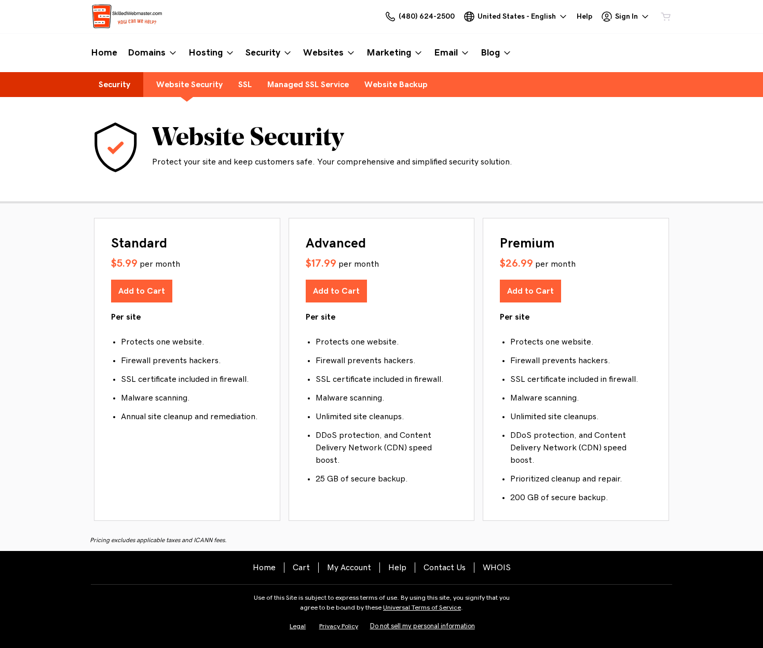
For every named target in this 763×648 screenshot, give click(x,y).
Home (264, 567)
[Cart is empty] (666, 16)
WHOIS (497, 567)
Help (397, 567)
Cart (301, 567)
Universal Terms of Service (422, 607)
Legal (298, 626)
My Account (349, 567)
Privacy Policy (338, 626)
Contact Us (445, 567)
